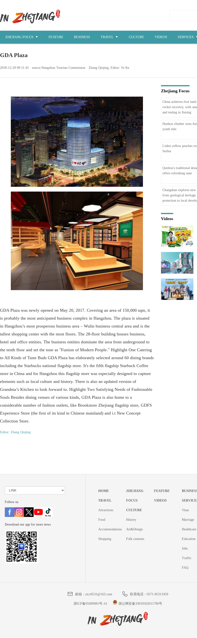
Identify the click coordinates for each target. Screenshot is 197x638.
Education (189, 539)
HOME (103, 491)
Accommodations (110, 529)
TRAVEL (107, 37)
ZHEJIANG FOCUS (19, 37)
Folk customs (135, 539)
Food (101, 519)
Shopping (104, 539)
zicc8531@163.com (98, 594)
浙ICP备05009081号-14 (90, 603)
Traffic (186, 558)
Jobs (185, 548)
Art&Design (134, 529)
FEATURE (56, 37)
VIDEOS (161, 37)
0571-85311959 (157, 594)
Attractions (105, 510)
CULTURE (136, 37)
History (131, 519)
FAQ (185, 567)
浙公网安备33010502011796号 (139, 603)
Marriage (188, 519)
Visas (185, 510)
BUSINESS (82, 37)
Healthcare (189, 529)
